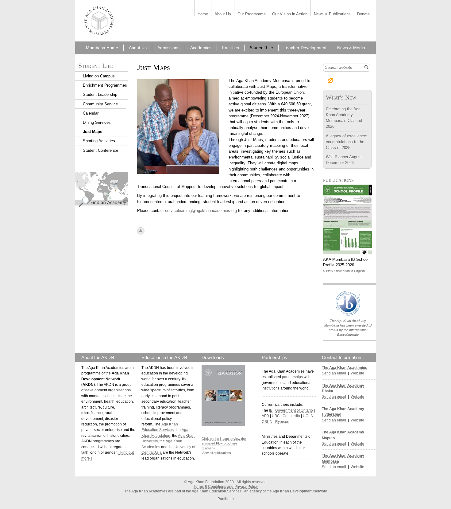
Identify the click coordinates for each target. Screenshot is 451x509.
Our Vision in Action (289, 14)
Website (357, 373)
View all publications (216, 453)
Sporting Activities (99, 141)
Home (203, 14)
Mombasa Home (102, 47)
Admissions (168, 47)
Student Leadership (100, 94)
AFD (265, 416)
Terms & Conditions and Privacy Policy (226, 486)
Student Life (261, 47)
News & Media (351, 47)
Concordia (291, 416)
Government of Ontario (294, 410)
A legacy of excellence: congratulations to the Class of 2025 (346, 142)
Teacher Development (305, 47)
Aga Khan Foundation (206, 482)
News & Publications (332, 14)
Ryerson (282, 422)
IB (270, 410)
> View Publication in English (344, 271)
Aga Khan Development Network (299, 491)
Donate (363, 14)
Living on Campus (99, 76)
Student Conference (100, 150)
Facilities (230, 47)
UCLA (308, 416)
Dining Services (97, 122)
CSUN (267, 422)
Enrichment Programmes (105, 85)
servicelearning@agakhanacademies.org (201, 210)
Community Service (100, 104)
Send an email (334, 373)
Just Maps (92, 131)
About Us (222, 14)
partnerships (292, 377)
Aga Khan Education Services (216, 491)
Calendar (90, 113)
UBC (276, 416)
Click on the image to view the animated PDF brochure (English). (224, 443)
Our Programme (251, 14)
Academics (200, 47)
